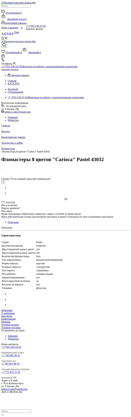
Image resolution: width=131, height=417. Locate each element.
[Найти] (2, 9)
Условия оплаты (10, 324)
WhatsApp (13, 120)
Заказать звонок (10, 69)
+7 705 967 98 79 (10, 363)
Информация (8, 319)
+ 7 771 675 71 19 (10, 372)
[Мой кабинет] (3, 56)
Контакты (6, 316)
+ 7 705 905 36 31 (10, 355)
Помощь (5, 321)
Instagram (13, 117)
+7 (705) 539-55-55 (36, 26)
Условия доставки (11, 327)
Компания (6, 310)
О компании (8, 313)
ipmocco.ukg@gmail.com (17, 111)
